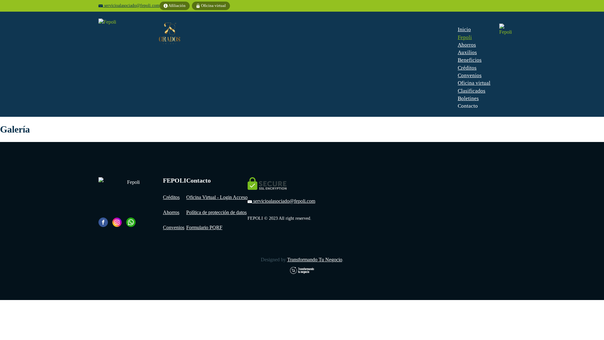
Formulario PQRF (204, 227)
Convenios (173, 227)
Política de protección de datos (216, 212)
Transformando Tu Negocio (314, 259)
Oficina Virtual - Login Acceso (217, 197)
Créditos (171, 197)
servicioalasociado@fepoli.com (131, 5)
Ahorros (171, 212)
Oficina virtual (213, 5)
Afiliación (177, 5)
